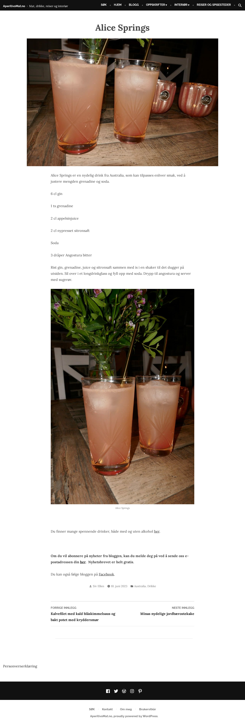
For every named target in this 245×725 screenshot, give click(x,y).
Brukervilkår (147, 709)
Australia (140, 586)
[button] (238, 5)
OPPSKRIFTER (155, 5)
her (156, 531)
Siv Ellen (98, 586)
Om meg (126, 709)
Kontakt (107, 709)
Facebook (106, 574)
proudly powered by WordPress (136, 716)
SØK (104, 5)
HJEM (118, 5)
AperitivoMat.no (14, 6)
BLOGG (134, 5)
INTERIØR (180, 5)
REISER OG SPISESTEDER (214, 5)
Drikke (151, 586)
